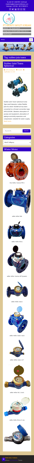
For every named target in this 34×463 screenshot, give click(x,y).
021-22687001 (16, 2)
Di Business (14, 460)
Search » (26, 131)
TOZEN (20, 70)
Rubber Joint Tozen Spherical (13, 64)
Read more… (8, 121)
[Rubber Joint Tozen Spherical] (17, 87)
